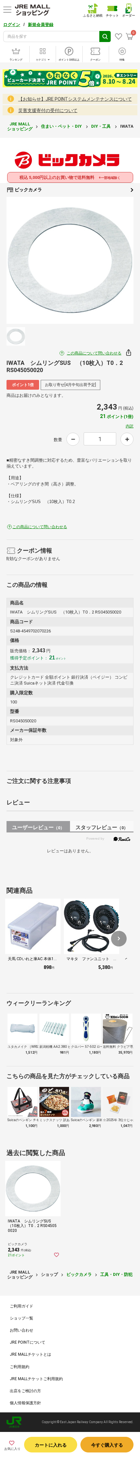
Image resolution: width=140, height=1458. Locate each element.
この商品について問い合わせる (94, 353)
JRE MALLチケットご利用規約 (36, 1379)
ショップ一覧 (21, 1318)
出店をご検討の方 (25, 1391)
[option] (70, 260)
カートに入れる (51, 1445)
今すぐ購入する (107, 1445)
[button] (119, 939)
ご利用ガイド (21, 1306)
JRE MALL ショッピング (20, 126)
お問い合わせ (21, 1330)
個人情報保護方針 (25, 1403)
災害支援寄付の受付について (47, 110)
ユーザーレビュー (38, 827)
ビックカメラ (28, 189)
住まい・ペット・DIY (62, 126)
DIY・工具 (101, 126)
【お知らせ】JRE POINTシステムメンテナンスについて (75, 99)
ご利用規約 (19, 1366)
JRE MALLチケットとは (30, 1354)
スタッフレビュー (102, 827)
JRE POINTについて (27, 1342)
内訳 (129, 426)
